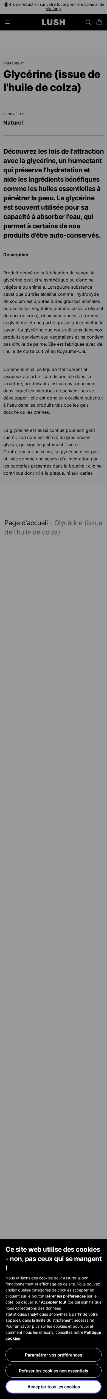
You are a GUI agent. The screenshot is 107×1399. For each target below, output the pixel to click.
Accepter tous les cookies (53, 1386)
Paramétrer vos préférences (53, 1355)
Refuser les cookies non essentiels (53, 1370)
